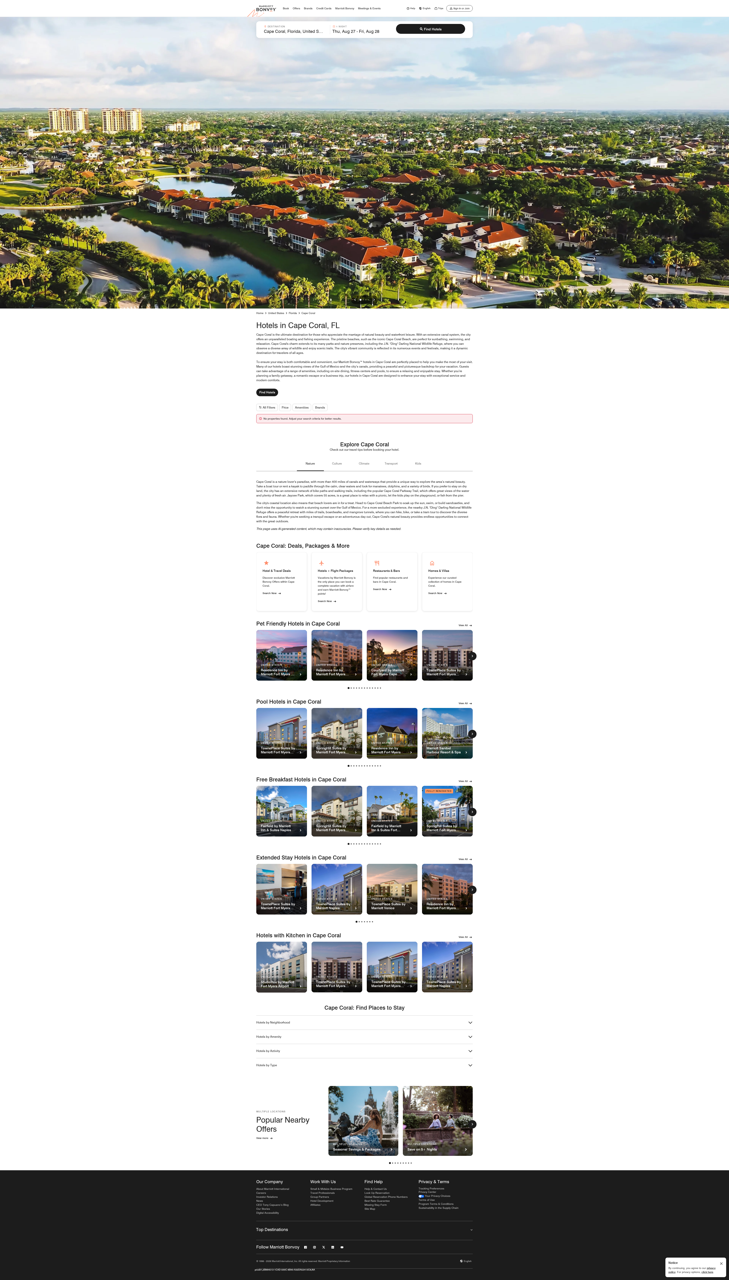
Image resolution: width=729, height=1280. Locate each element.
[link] (410, 8)
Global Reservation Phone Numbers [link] (386, 1196)
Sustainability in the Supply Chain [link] (438, 1207)
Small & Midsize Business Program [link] (331, 1188)
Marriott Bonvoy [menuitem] (344, 8)
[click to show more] (472, 656)
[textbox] (296, 31)
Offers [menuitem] (296, 8)
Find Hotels (433, 29)
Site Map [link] (369, 1208)
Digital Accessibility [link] (267, 1212)
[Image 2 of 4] (363, 299)
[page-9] (369, 688)
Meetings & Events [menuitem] (369, 8)
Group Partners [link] (319, 1196)
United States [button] (276, 313)
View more (262, 1138)
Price (285, 407)
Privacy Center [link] (427, 1191)
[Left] (355, 300)
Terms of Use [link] (427, 1199)
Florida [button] (293, 313)
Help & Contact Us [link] (375, 1188)
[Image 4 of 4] (368, 299)
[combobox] (296, 29)
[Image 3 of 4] (365, 299)
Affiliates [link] (315, 1204)
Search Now (270, 592)
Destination (276, 26)
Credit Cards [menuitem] (323, 8)
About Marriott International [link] (272, 1188)
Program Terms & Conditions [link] (436, 1203)
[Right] (374, 300)
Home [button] (260, 313)
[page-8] (367, 688)
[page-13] (380, 688)
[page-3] (353, 688)
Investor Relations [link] (267, 1196)
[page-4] (356, 688)
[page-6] (361, 688)
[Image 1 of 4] (360, 299)
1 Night (341, 26)
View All (463, 625)
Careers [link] (261, 1192)
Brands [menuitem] (308, 8)
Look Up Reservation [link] (377, 1192)
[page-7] (364, 688)
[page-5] (359, 688)
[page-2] (351, 688)
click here (707, 1272)
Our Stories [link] (263, 1208)
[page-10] (372, 688)
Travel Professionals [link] (322, 1192)
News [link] (259, 1200)
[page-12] (377, 688)
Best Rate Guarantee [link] (377, 1200)
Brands (320, 407)
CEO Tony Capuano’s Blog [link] (272, 1204)
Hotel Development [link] (321, 1200)
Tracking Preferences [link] (431, 1188)
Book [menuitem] (286, 8)
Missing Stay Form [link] (375, 1204)
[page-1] (348, 688)
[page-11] (375, 688)
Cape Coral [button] (308, 313)
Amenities (302, 407)
